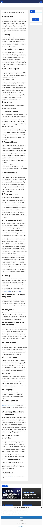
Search (32, 11)
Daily (28, 492)
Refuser (21, 520)
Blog (4, 492)
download (10, 476)
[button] (41, 507)
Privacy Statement (7, 291)
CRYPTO (25, 492)
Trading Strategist (14, 497)
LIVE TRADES (32, 492)
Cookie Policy (18, 291)
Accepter (21, 517)
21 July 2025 (6, 497)
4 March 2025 (27, 497)
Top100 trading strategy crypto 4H (30, 494)
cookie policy (11, 405)
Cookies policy (21, 526)
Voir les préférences (21, 523)
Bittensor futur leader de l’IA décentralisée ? (11, 494)
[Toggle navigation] (20, 2)
